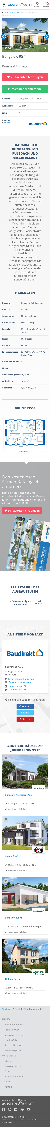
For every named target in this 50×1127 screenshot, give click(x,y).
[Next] (47, 36)
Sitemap (8, 1081)
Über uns (9, 1061)
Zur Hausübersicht (11, 12)
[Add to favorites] (5, 758)
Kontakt (8, 1086)
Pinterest (25, 719)
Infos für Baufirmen (14, 1076)
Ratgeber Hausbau (13, 1045)
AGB (15, 1120)
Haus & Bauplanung (14, 1024)
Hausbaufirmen (12, 1029)
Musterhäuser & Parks (15, 1035)
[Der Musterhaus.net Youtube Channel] (29, 1109)
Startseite (7, 1009)
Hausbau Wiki (11, 1040)
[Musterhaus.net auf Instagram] (11, 1109)
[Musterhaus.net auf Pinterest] (24, 1109)
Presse (8, 1071)
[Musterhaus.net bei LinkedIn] (17, 1109)
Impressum (6, 1120)
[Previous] (3, 36)
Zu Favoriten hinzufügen (27, 77)
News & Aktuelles (13, 1066)
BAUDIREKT (20, 1009)
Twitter (25, 712)
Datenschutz (24, 1120)
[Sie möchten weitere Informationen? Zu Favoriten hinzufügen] (25, 35)
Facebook (26, 706)
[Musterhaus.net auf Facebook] (5, 1109)
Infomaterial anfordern (26, 89)
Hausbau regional (13, 1050)
